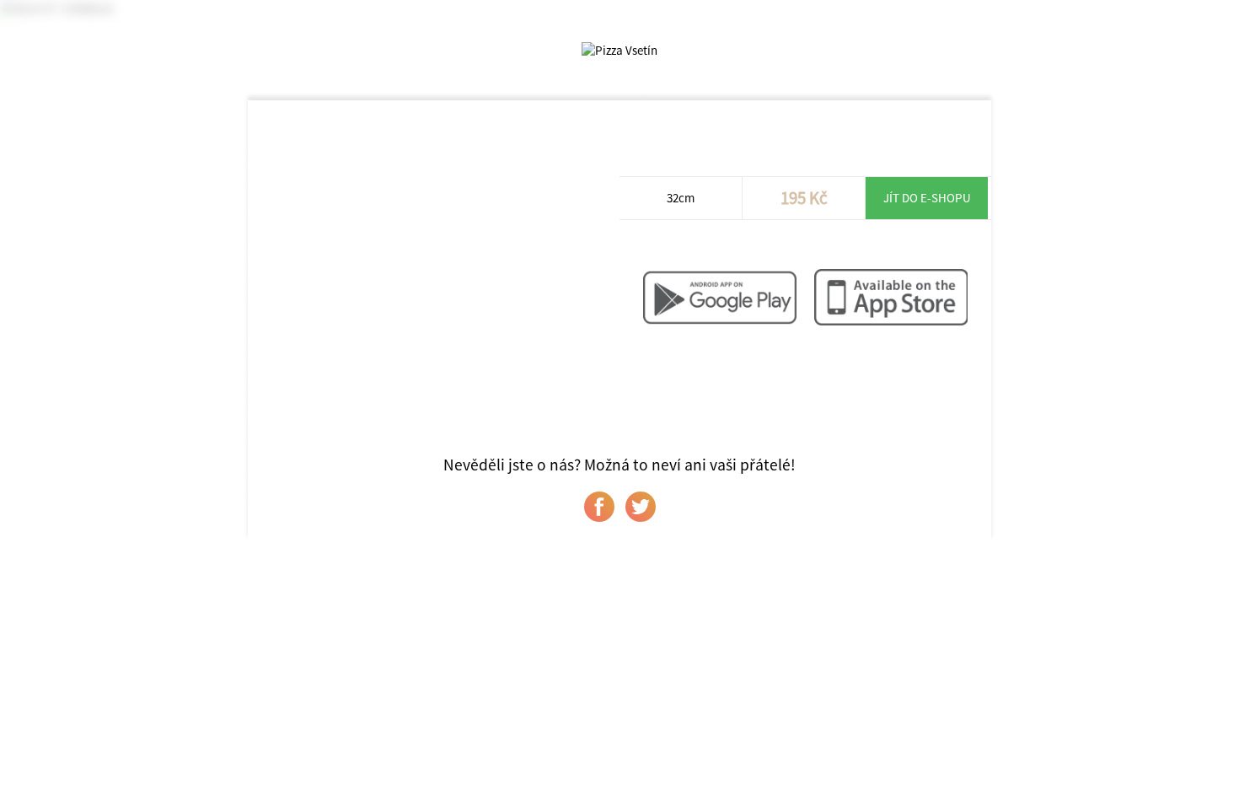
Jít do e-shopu (927, 198)
